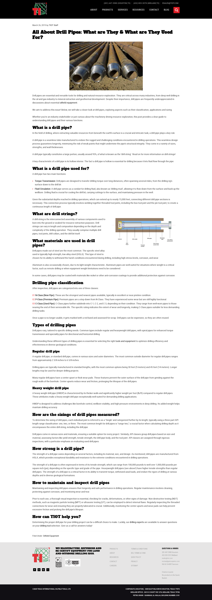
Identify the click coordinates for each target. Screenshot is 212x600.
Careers (113, 565)
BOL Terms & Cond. (138, 553)
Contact (113, 561)
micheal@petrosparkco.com (171, 561)
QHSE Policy (136, 557)
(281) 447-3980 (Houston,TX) (117, 3)
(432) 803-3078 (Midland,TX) (146, 3)
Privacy (134, 561)
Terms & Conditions (139, 548)
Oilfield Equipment (51, 535)
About (112, 553)
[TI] (39, 14)
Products (114, 548)
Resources (114, 557)
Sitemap (134, 565)
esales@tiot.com (170, 3)
